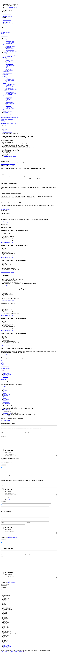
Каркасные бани (10, 50)
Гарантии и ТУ (10, 60)
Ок (23, 651)
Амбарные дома (10, 41)
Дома (4, 38)
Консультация (4, 164)
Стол (2, 362)
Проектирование (10, 53)
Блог (7, 66)
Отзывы (8, 61)
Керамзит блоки (5, 366)
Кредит (5, 398)
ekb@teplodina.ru (7, 22)
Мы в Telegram (6, 375)
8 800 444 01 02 (13, 7)
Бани (4, 44)
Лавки (2, 364)
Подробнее (3, 242)
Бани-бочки (9, 47)
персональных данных (12, 459)
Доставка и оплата (10, 65)
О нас (4, 57)
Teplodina (3, 33)
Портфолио (9, 62)
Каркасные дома (10, 39)
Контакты (5, 74)
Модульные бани (10, 48)
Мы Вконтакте (6, 373)
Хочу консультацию (5, 32)
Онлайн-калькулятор (6, 221)
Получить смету (11, 164)
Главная (5, 129)
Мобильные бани (10, 46)
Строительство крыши (11, 55)
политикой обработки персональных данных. (12, 651)
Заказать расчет (10, 242)
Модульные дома (10, 42)
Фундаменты (9, 56)
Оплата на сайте (14, 114)
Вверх (2, 652)
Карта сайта (6, 402)
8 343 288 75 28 (7, 14)
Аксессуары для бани (11, 51)
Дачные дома (9, 43)
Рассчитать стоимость (6, 420)
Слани (3, 363)
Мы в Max (5, 377)
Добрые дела (9, 69)
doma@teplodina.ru (7, 16)
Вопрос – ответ (10, 70)
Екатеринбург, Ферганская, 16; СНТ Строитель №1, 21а (8, 120)
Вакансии (8, 67)
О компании (9, 59)
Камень (3, 360)
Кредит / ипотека (7, 73)
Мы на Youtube (7, 374)
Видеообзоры (9, 64)
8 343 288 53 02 (7, 20)
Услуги (5, 52)
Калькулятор (6, 396)
